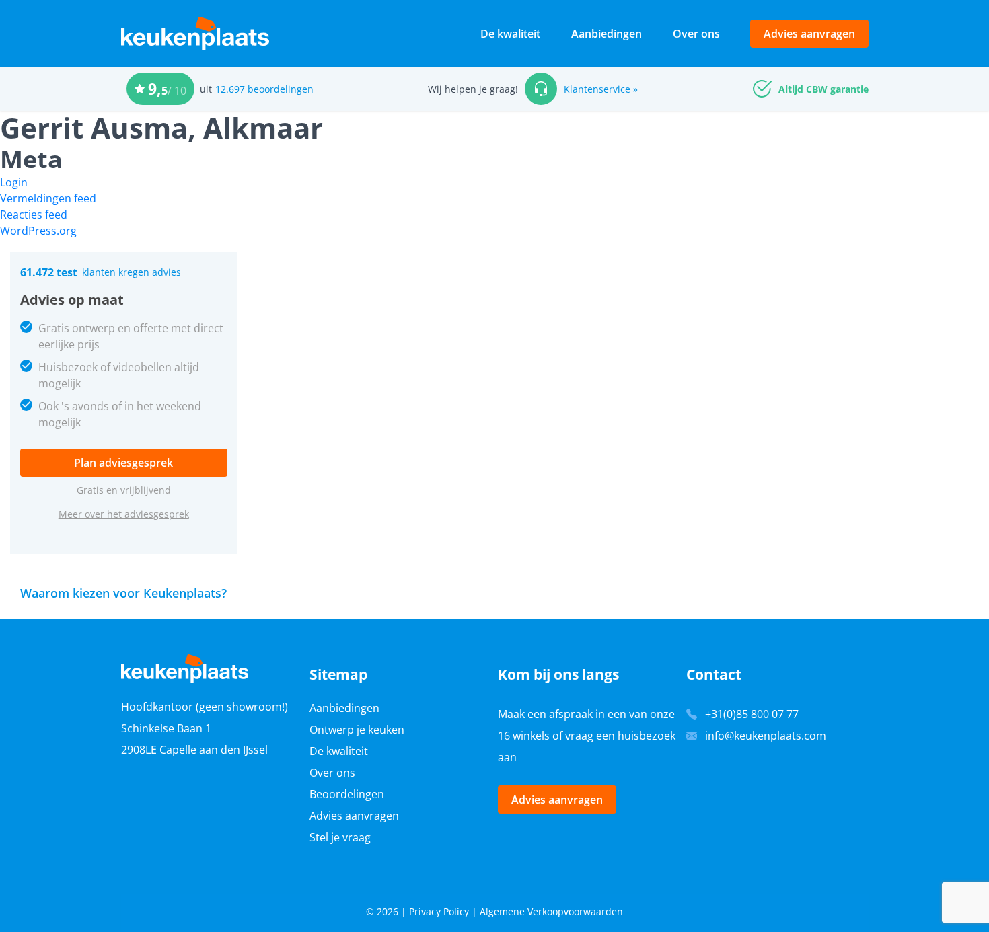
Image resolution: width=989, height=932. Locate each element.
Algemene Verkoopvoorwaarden (551, 911)
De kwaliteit (510, 33)
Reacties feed (33, 214)
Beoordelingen (346, 794)
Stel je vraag (340, 837)
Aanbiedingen (606, 33)
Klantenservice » (601, 89)
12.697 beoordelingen (264, 89)
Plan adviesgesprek (123, 462)
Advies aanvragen (809, 33)
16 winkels (524, 735)
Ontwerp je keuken (356, 729)
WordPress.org (38, 230)
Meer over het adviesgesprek (124, 514)
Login (14, 182)
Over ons (696, 33)
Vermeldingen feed (48, 198)
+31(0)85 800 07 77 (752, 714)
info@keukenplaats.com (765, 735)
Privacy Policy (439, 911)
